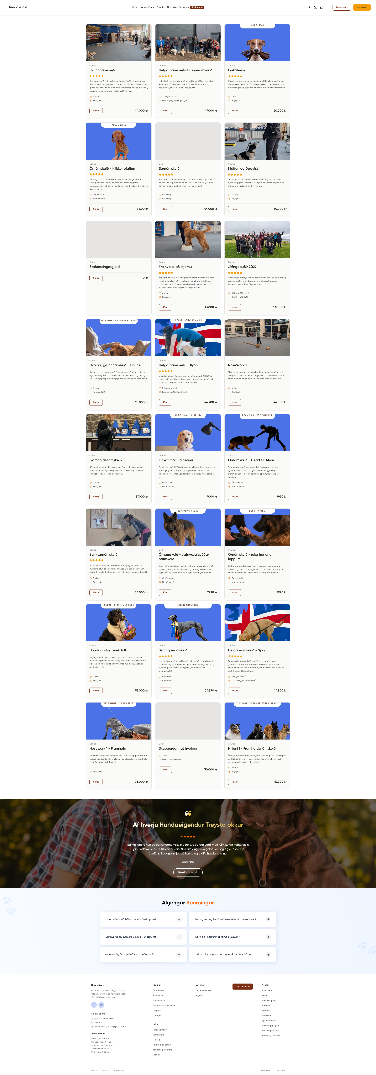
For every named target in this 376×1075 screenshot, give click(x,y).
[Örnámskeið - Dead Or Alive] (257, 459)
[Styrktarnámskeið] (118, 554)
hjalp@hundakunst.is (104, 1019)
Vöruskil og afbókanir (162, 1050)
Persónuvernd (267, 1070)
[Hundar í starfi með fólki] (118, 651)
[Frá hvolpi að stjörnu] (188, 268)
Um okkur (172, 7)
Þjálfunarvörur (269, 1021)
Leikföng (266, 1011)
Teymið (199, 996)
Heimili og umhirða (271, 1036)
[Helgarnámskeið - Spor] (257, 651)
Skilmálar (157, 1055)
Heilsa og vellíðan (270, 1031)
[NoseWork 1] (257, 364)
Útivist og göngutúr (271, 1026)
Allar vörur (267, 991)
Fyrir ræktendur (242, 986)
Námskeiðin (146, 7)
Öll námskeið (158, 991)
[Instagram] (101, 1005)
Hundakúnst (98, 985)
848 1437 (98, 1023)
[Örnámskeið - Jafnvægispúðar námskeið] (188, 554)
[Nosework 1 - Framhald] (118, 746)
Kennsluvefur (342, 7)
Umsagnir (157, 1016)
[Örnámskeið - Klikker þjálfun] (118, 170)
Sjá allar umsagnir (188, 872)
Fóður (264, 996)
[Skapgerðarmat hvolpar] (188, 746)
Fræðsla (156, 1040)
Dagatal (160, 7)
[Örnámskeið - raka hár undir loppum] (257, 554)
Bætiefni (266, 1006)
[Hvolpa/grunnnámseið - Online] (118, 364)
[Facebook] (94, 1005)
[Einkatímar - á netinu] (188, 459)
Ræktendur (197, 7)
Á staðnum (158, 996)
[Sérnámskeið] (188, 170)
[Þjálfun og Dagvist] (257, 170)
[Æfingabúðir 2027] (257, 268)
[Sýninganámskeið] (188, 651)
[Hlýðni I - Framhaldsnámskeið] (257, 746)
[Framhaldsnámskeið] (118, 459)
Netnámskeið (159, 1001)
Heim (134, 7)
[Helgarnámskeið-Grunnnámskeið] (188, 71)
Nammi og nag (269, 1001)
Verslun (183, 7)
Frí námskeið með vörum (164, 1006)
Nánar (96, 111)
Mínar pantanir (160, 1030)
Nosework (266, 1016)
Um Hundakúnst (203, 991)
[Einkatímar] (257, 71)
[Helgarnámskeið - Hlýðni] (188, 364)
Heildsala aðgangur (162, 1045)
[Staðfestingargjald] (118, 268)
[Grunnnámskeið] (118, 71)
